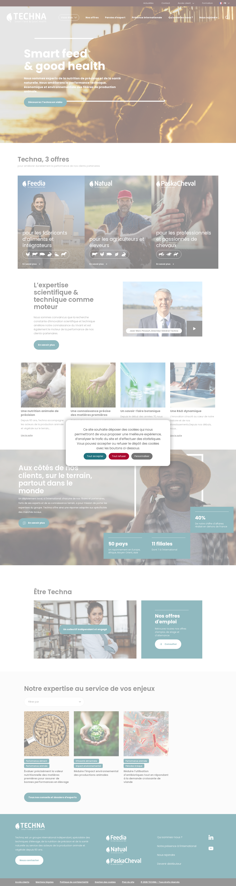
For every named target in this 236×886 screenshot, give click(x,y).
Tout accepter (95, 456)
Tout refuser (119, 456)
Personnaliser (142, 456)
